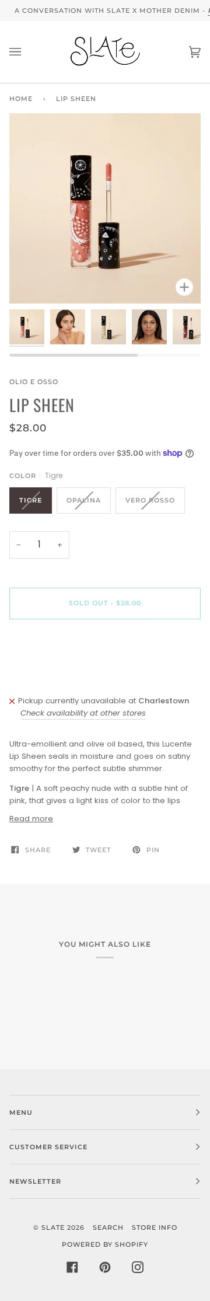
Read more (31, 818)
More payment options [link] (53, 673)
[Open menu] (26, 52)
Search (108, 1227)
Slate (53, 1227)
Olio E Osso (33, 382)
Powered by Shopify (105, 1244)
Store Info (154, 1227)
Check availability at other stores (83, 712)
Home (21, 99)
